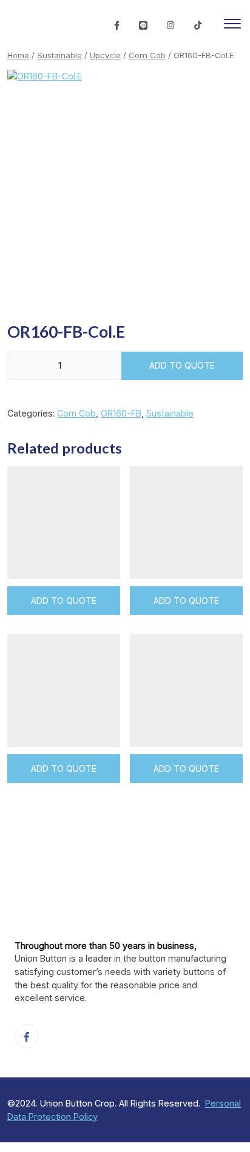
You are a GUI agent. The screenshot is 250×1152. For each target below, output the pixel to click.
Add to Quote (182, 365)
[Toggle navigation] (232, 25)
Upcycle (105, 55)
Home (18, 55)
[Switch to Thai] (94, 25)
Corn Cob (147, 55)
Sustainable (59, 55)
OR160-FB (121, 413)
